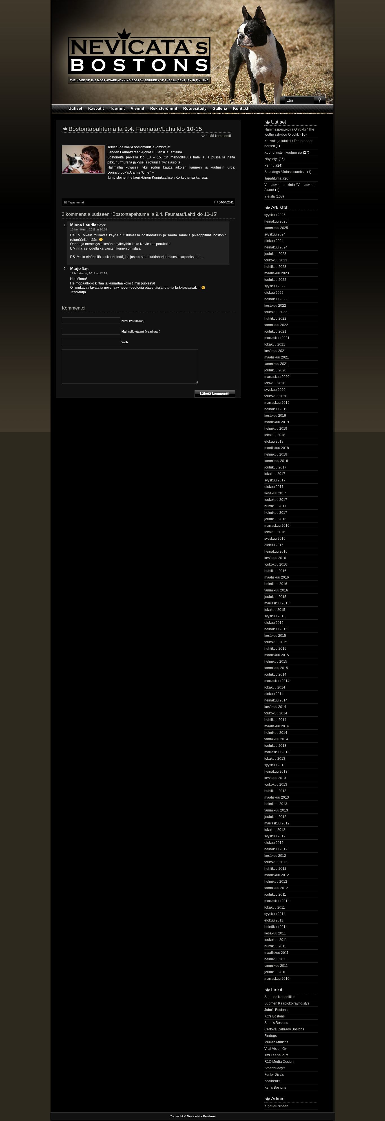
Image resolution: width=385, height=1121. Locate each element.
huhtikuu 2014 (275, 720)
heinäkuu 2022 (275, 299)
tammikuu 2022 (276, 325)
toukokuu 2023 (275, 260)
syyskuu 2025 (275, 215)
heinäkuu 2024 (275, 247)
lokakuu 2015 (274, 610)
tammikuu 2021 (276, 364)
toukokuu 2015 (275, 642)
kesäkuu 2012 (275, 856)
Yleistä (269, 196)
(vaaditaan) (133, 320)
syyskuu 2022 (275, 286)
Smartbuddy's (274, 1068)
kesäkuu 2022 (275, 306)
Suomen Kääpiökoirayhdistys (286, 1003)
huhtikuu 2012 (275, 869)
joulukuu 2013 (275, 746)
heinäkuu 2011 (275, 927)
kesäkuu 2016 (275, 558)
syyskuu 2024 (275, 234)
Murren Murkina (276, 1042)
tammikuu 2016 (276, 590)
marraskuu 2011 (276, 901)
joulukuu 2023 (275, 254)
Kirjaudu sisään (276, 1106)
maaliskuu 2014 (276, 726)
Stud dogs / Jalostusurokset (285, 172)
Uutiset (75, 108)
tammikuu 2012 (276, 888)
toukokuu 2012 (275, 862)
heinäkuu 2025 (275, 221)
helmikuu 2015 (275, 661)
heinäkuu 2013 (275, 772)
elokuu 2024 (274, 241)
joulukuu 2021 (275, 331)
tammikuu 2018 (276, 461)
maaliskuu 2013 (276, 797)
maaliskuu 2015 (276, 655)
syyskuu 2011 (274, 914)
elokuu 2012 (274, 843)
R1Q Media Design (279, 1062)
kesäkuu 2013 (275, 778)
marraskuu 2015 (276, 603)
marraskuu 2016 (276, 526)
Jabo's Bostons (275, 1010)
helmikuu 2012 (275, 882)
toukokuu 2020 (275, 396)
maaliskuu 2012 (276, 875)
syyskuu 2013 (275, 765)
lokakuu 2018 (274, 435)
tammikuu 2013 (276, 810)
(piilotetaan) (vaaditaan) (140, 331)
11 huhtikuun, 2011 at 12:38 (88, 273)
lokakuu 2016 (274, 532)
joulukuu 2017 (275, 467)
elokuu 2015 (274, 623)
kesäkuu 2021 (275, 351)
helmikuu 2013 (275, 804)
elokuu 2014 (274, 694)
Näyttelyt (271, 159)
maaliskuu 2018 (276, 448)
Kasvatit (96, 108)
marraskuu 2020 (276, 377)
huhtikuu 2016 (275, 571)
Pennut (269, 165)
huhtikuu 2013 (275, 791)
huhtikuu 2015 (275, 649)
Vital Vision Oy (275, 1049)
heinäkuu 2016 (275, 551)
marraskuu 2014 (276, 681)
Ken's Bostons (275, 1087)
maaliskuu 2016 (276, 577)
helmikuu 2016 (275, 584)
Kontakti (241, 108)
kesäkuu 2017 (275, 493)
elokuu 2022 (274, 293)
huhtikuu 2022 (275, 318)
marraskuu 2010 (276, 979)
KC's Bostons (274, 1016)
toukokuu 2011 (275, 940)
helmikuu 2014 (275, 733)
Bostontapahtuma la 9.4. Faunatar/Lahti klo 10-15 (135, 128)
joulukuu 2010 (275, 972)
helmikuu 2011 (275, 959)
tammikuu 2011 (276, 966)
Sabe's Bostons (276, 1023)
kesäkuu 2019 (275, 416)
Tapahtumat (76, 202)
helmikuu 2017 (275, 513)
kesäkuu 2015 (275, 636)
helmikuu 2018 (275, 454)
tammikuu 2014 (276, 739)
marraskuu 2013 (276, 752)
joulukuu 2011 (275, 894)
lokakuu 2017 (274, 474)
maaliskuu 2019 (276, 422)
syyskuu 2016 (275, 539)
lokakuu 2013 (274, 759)
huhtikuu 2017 (275, 506)
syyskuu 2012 (275, 836)
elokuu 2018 (274, 441)
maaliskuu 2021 (276, 357)
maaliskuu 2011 (276, 953)
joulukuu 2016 (275, 519)
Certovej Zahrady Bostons (284, 1029)
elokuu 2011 (273, 920)
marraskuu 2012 (276, 823)
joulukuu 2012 (275, 817)
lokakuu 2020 (274, 383)
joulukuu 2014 (275, 674)
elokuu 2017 (274, 487)
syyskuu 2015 (275, 616)
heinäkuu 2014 (275, 700)
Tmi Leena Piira (276, 1055)
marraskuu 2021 (276, 338)
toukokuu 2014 (275, 713)
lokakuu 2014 (274, 687)
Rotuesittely (195, 108)
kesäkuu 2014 (275, 707)
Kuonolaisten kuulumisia (283, 152)
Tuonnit (117, 108)
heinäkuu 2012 (275, 849)
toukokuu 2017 (275, 500)
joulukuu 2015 (275, 597)
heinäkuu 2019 (275, 409)
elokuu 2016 (274, 545)
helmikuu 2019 (275, 429)
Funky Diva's (274, 1075)
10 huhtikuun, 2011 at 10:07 (88, 229)
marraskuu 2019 (276, 403)
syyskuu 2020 (275, 390)
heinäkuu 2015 (275, 629)
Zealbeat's (272, 1081)
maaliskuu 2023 (276, 273)
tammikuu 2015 (276, 668)
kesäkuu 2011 (275, 933)
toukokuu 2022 (275, 312)
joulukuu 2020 (275, 370)
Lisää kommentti (218, 136)
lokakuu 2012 (274, 830)
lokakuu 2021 (274, 344)
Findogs (270, 1036)
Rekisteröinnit (163, 108)
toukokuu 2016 (275, 564)
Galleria (220, 108)
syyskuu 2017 (275, 480)
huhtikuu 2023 (275, 267)
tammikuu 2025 (276, 228)
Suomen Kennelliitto (279, 997)
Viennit (137, 108)
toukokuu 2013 (275, 784)
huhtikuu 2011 (275, 946)
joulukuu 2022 (275, 280)
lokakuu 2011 (274, 907)
